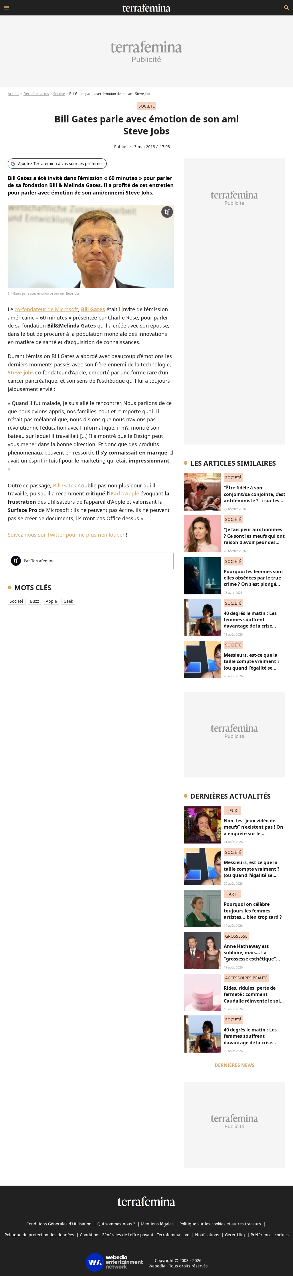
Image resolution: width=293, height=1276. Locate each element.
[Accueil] (146, 8)
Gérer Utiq (235, 1234)
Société (59, 93)
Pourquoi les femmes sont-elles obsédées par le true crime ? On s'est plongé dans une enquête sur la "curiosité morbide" (254, 584)
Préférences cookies (270, 1234)
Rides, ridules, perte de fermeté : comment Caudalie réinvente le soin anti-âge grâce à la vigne (253, 997)
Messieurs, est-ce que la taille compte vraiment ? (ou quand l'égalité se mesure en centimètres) (252, 664)
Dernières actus (36, 93)
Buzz (34, 601)
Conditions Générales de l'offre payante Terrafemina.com (134, 1234)
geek (68, 601)
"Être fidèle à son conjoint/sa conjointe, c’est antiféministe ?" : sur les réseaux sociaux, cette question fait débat (254, 501)
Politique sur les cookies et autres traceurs (220, 1224)
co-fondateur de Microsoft (46, 309)
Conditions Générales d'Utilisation (59, 1224)
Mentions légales (157, 1224)
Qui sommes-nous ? (116, 1224)
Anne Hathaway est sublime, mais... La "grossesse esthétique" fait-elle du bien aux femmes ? (250, 959)
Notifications (207, 1234)
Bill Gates (64, 485)
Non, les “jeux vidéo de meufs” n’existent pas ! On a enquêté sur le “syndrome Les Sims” (253, 830)
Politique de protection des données (39, 1234)
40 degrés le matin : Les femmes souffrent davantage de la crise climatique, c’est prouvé (251, 623)
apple (51, 601)
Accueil (13, 93)
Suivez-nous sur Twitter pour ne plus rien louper (67, 534)
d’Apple (124, 493)
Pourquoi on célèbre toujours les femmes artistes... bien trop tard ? (253, 910)
